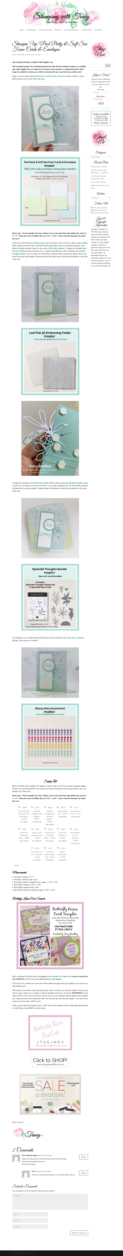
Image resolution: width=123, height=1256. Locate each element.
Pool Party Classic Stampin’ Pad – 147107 (49, 854)
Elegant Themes (20, 1253)
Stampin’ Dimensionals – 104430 (62, 854)
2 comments (37, 54)
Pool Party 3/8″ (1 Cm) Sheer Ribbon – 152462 (49, 835)
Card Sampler (31, 30)
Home (22, 30)
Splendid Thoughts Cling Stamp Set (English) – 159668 (50, 816)
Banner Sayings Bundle (98, 182)
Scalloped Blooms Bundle (99, 167)
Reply (83, 1157)
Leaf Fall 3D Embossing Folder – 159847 (23, 835)
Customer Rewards (45, 30)
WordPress (32, 1253)
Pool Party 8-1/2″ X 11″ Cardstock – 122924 (37, 854)
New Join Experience (71, 30)
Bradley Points (87, 30)
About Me (98, 30)
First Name (100, 89)
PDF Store (58, 30)
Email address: (100, 96)
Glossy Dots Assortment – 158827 (62, 835)
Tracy (15, 54)
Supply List (16, 865)
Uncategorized (29, 54)
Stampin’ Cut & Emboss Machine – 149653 (36, 835)
